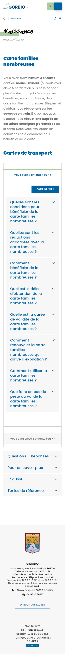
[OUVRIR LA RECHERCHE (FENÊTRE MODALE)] (50, 6)
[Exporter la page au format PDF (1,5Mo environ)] (55, 18)
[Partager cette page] (60, 18)
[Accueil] (4, 19)
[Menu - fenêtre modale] (58, 6)
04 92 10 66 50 (34, 594)
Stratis (32, 645)
